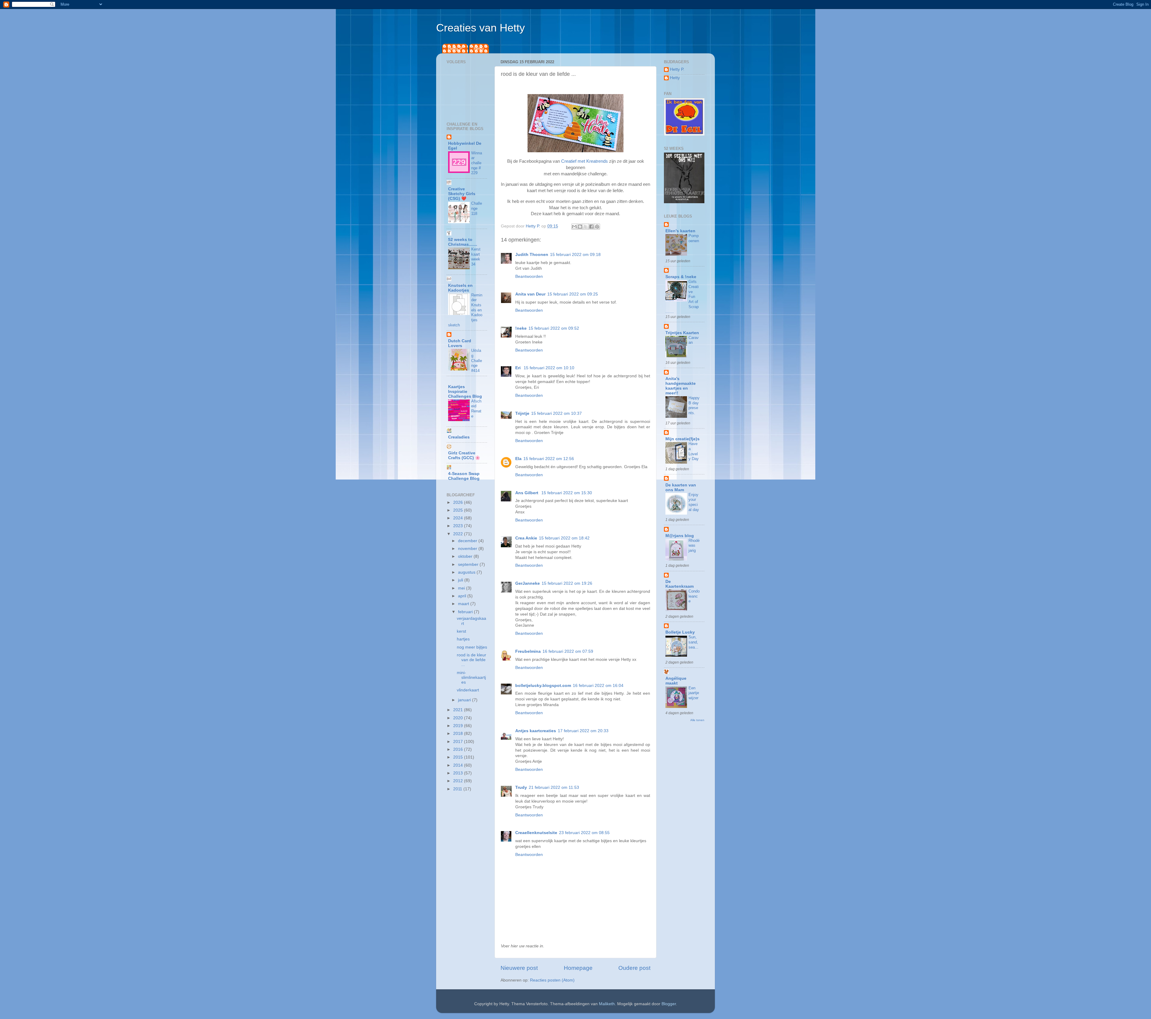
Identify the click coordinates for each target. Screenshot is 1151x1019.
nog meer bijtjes (472, 647)
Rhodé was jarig (694, 545)
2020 (458, 718)
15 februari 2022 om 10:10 (549, 368)
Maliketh (607, 1004)
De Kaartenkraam (679, 584)
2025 (458, 510)
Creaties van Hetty (480, 28)
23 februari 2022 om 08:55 (584, 832)
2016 (458, 749)
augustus (467, 572)
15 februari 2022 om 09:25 (572, 294)
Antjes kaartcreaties (535, 731)
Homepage (578, 968)
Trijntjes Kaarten (682, 333)
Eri (518, 368)
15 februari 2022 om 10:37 (556, 413)
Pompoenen (694, 238)
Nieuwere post (519, 968)
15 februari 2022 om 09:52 (553, 328)
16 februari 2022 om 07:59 (568, 651)
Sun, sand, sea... (693, 642)
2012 (458, 781)
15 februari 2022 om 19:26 (567, 583)
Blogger (669, 1004)
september (469, 564)
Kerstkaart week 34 (475, 256)
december (468, 541)
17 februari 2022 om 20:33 (583, 731)
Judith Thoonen (531, 254)
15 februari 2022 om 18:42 (564, 538)
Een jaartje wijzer (694, 693)
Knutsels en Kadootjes (460, 288)
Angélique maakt (675, 680)
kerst (461, 631)
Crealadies (459, 437)
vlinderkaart (468, 690)
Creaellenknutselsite (536, 832)
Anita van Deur (530, 294)
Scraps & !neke (680, 277)
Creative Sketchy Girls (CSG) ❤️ (461, 194)
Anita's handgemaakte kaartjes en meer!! (680, 385)
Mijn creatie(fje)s (682, 439)
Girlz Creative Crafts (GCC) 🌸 (464, 455)
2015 (458, 757)
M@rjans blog (679, 535)
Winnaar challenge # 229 (476, 163)
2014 (458, 765)
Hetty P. (455, 48)
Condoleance (694, 596)
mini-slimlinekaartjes (471, 677)
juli (461, 580)
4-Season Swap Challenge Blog (464, 476)
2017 (458, 741)
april (462, 596)
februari (466, 612)
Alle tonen (697, 720)
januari (465, 700)
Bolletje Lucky (680, 632)
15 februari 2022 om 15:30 (566, 493)
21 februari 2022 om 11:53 (554, 787)
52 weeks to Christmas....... (462, 242)
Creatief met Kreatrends (584, 161)
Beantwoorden (529, 276)
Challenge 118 (476, 208)
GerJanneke (527, 583)
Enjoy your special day (694, 502)
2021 (458, 710)
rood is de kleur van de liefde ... (471, 660)
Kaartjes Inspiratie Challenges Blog (465, 392)
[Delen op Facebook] (591, 227)
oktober (466, 556)
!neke (521, 328)
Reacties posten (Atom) (552, 980)
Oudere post (634, 968)
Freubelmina (528, 651)
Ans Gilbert (527, 493)
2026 (458, 502)
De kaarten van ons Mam (680, 487)
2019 (458, 725)
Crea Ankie (526, 538)
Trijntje (522, 413)
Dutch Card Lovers (459, 343)
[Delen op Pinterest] (597, 227)
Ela (518, 458)
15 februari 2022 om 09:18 (575, 254)
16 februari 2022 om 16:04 (598, 685)
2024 (458, 518)
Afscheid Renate (476, 408)
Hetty (479, 48)
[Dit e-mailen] (574, 227)
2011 (458, 789)
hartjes (463, 639)
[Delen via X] (586, 227)
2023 (458, 526)
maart (464, 604)
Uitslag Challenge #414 (476, 360)
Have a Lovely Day (694, 451)
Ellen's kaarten (680, 231)
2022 (458, 534)
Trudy (521, 787)
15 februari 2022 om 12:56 (548, 458)
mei (462, 588)
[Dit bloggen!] (580, 227)
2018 (458, 733)
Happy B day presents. (694, 405)
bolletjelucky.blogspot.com (543, 685)
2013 (458, 773)
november (468, 548)
